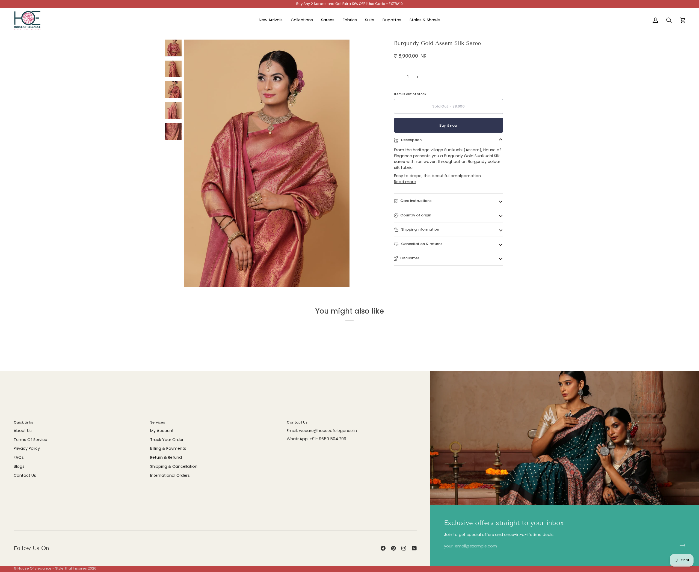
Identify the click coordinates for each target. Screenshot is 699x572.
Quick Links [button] (23, 422)
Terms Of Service (30, 439)
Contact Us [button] (297, 422)
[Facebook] (383, 548)
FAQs (19, 457)
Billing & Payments (168, 448)
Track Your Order (166, 439)
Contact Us (25, 475)
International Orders (170, 475)
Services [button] (157, 422)
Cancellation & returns (421, 243)
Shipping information (419, 229)
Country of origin (415, 215)
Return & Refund (166, 457)
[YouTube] (414, 548)
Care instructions (415, 200)
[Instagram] (403, 548)
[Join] (680, 545)
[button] (302, 20)
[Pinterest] (393, 548)
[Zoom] (194, 277)
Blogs (19, 466)
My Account (162, 430)
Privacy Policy (27, 448)
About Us (23, 430)
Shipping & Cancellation (173, 466)
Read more (405, 181)
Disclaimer (409, 258)
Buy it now (448, 125)
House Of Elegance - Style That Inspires (52, 568)
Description (411, 139)
